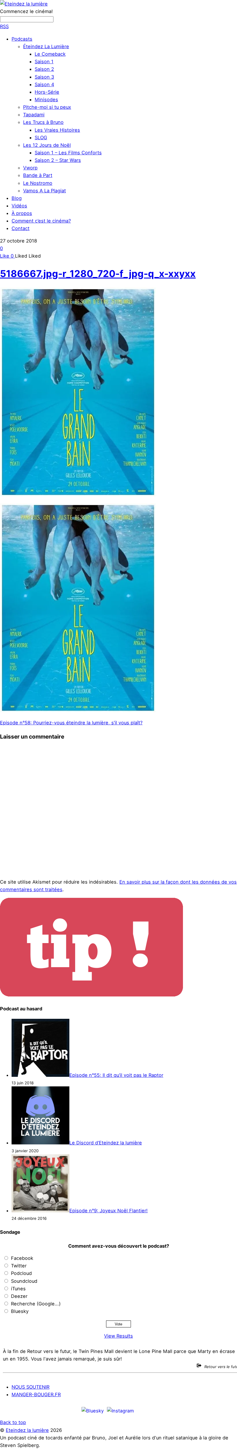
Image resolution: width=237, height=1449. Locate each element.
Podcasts (22, 39)
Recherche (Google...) (36, 1304)
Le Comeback (50, 54)
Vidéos (19, 206)
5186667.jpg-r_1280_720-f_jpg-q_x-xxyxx (98, 273)
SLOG (41, 137)
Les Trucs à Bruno (43, 122)
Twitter (19, 1266)
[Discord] (144, 1410)
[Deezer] (212, 1410)
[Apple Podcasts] (161, 1410)
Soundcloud (24, 1281)
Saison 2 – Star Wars (58, 160)
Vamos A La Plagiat (44, 190)
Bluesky (20, 1311)
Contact (20, 228)
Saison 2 (44, 69)
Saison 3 (44, 77)
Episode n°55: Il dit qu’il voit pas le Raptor (116, 1075)
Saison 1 (44, 61)
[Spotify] (178, 1410)
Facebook (22, 1258)
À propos (22, 213)
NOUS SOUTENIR (30, 1387)
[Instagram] (120, 1410)
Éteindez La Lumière (46, 46)
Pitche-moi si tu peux (47, 107)
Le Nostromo (37, 183)
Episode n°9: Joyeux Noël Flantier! (108, 1210)
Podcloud (21, 1273)
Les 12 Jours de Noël (47, 145)
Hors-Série (47, 92)
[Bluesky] (93, 1410)
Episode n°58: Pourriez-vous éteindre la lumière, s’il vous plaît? (71, 723)
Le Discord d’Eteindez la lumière (105, 1143)
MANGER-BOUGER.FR (36, 1394)
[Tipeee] (229, 1410)
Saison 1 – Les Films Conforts (68, 152)
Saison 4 (44, 84)
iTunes (18, 1288)
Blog (17, 198)
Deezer (19, 1296)
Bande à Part (37, 175)
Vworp (30, 168)
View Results (118, 1336)
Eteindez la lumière (27, 1430)
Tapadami (34, 114)
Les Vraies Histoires (57, 130)
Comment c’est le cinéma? (41, 221)
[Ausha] (195, 1410)
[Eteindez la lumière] (24, 4)
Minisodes (46, 99)
